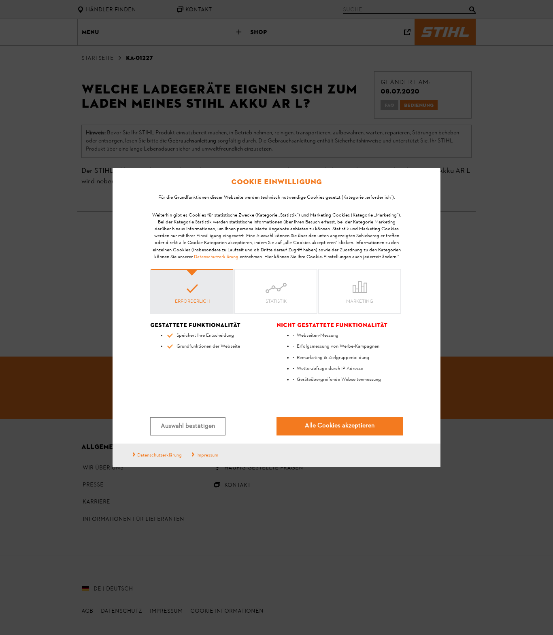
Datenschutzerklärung (216, 257)
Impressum (207, 455)
